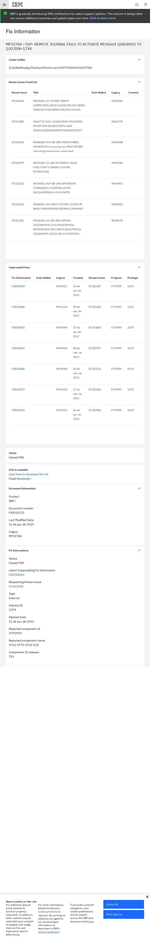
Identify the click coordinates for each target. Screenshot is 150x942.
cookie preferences (49, 911)
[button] (147, 897)
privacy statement (48, 932)
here (91, 921)
